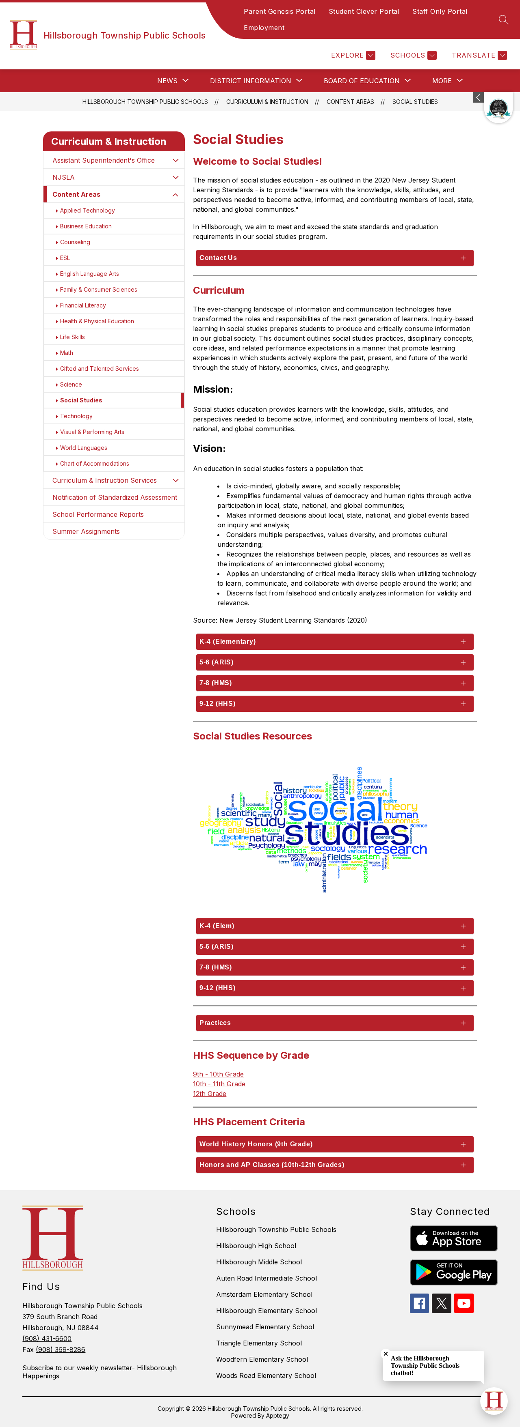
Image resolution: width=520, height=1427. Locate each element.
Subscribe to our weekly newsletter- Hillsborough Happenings (99, 1372)
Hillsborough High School (256, 1246)
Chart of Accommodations (94, 463)
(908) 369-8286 (60, 1349)
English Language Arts (89, 273)
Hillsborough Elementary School (266, 1311)
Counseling (75, 242)
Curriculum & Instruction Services (104, 480)
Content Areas (350, 101)
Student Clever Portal (364, 11)
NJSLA (63, 177)
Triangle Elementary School (259, 1343)
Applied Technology (87, 210)
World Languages (83, 447)
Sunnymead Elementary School (265, 1327)
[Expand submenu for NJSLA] (175, 177)
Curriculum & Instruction (267, 101)
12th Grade (209, 1094)
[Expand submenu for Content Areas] (175, 195)
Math (66, 352)
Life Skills (72, 336)
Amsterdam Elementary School (264, 1294)
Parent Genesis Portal (280, 11)
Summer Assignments (86, 531)
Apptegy (277, 1415)
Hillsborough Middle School (259, 1262)
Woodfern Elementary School (262, 1359)
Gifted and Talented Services (99, 368)
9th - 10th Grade (218, 1074)
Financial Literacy (83, 305)
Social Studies (415, 101)
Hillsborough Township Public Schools (145, 101)
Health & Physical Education (97, 321)
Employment (264, 28)
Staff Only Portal (440, 11)
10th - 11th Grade (219, 1084)
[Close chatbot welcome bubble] (386, 1354)
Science (71, 384)
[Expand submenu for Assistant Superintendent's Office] (175, 160)
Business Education (86, 226)
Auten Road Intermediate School (266, 1278)
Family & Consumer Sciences (98, 289)
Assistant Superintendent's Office (103, 160)
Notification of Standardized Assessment (114, 497)
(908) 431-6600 (47, 1339)
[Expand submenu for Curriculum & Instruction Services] (175, 480)
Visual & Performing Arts (92, 431)
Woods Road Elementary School (266, 1375)
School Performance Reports (98, 514)
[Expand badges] (478, 97)
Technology (76, 416)
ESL (65, 257)
